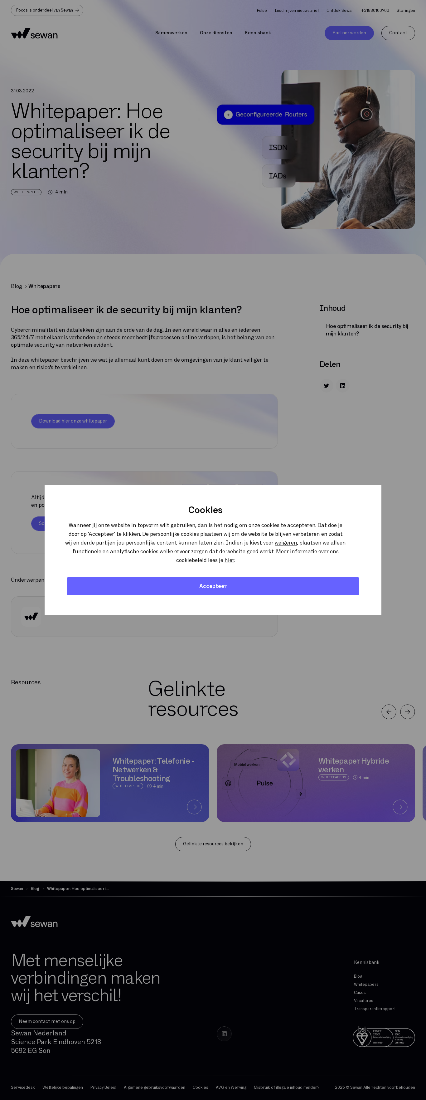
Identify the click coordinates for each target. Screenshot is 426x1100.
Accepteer (213, 586)
